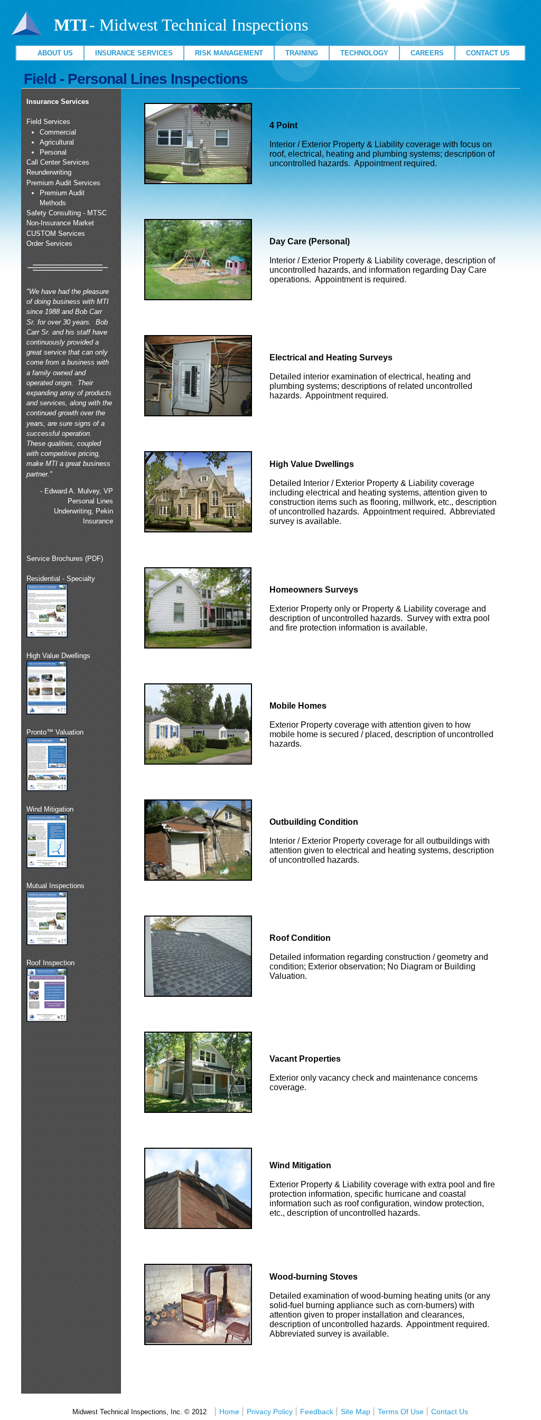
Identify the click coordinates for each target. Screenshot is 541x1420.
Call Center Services (57, 162)
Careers (427, 53)
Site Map (355, 1411)
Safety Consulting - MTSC (66, 213)
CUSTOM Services (55, 233)
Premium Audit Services (63, 183)
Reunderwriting (48, 172)
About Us (50, 53)
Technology (364, 53)
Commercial (58, 132)
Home (229, 1411)
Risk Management (229, 53)
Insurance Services (134, 53)
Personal (53, 152)
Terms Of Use (401, 1411)
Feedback (316, 1411)
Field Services (48, 122)
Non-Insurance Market (60, 223)
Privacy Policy (270, 1411)
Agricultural (57, 142)
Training (301, 53)
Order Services (49, 243)
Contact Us (490, 53)
